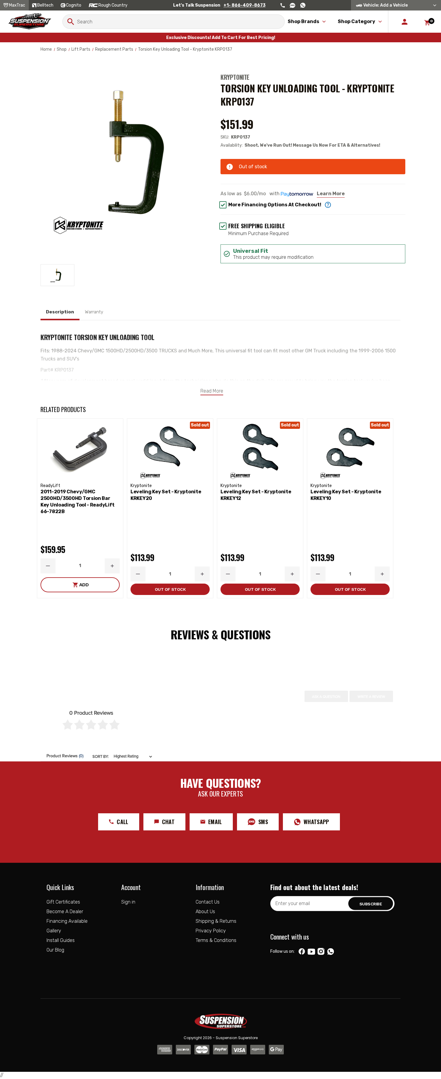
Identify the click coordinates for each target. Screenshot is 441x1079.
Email (215, 822)
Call (122, 822)
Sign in (128, 902)
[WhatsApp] (330, 952)
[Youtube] (311, 952)
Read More (211, 391)
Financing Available (67, 921)
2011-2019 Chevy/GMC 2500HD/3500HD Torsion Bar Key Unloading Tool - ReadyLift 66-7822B (77, 501)
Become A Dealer (64, 911)
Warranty (94, 312)
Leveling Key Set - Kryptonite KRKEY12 (255, 495)
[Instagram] (321, 951)
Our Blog (55, 950)
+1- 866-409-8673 (245, 5)
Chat (168, 822)
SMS (263, 822)
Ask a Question (326, 697)
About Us (205, 911)
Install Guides (60, 940)
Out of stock (170, 589)
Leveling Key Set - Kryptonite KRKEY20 (165, 495)
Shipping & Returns (216, 921)
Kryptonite (234, 77)
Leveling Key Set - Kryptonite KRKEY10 (345, 495)
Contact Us (208, 902)
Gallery (53, 931)
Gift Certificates (63, 902)
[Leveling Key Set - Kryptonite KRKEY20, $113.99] (170, 450)
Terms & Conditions (216, 940)
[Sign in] (404, 21)
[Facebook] (301, 952)
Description (60, 312)
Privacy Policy (211, 931)
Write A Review (371, 697)
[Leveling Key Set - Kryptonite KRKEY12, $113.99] (260, 450)
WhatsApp (316, 822)
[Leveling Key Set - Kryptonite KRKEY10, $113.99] (350, 450)
